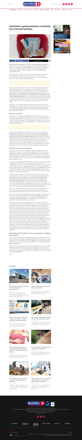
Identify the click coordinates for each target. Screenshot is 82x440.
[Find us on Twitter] (66, 4)
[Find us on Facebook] (64, 4)
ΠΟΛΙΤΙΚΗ (30, 9)
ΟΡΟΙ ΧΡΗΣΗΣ (14, 423)
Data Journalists (28, 74)
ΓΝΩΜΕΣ (70, 9)
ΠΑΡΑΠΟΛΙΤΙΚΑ (35, 9)
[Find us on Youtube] (69, 4)
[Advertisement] (41, 18)
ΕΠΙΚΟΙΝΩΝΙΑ (67, 423)
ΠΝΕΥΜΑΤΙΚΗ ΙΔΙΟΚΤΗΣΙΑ (25, 424)
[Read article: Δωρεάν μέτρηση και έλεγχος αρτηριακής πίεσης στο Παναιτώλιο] (41, 276)
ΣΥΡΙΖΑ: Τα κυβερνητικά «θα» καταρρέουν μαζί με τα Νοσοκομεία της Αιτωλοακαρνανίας (18, 287)
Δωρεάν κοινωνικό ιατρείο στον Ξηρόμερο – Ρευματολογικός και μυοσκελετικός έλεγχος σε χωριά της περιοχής (41, 380)
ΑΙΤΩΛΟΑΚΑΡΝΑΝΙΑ (12, 9)
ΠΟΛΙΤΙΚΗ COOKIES (46, 423)
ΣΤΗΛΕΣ (51, 9)
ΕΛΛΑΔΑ (25, 9)
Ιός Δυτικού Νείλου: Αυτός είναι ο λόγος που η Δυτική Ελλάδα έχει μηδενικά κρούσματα (18, 380)
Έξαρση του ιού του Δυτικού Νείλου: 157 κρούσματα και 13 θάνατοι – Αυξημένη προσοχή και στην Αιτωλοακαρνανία (18, 319)
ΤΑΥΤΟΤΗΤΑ (56, 423)
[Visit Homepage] (30, 4)
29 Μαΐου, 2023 (11, 31)
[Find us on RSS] (72, 4)
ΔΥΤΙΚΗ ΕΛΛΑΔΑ (20, 9)
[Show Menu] (9, 4)
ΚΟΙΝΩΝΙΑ (41, 9)
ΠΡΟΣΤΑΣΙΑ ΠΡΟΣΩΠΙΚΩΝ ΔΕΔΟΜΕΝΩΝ (35, 424)
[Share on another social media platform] (50, 61)
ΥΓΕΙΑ (20, 31)
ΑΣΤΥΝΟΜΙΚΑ (46, 9)
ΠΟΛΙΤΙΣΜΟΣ (57, 9)
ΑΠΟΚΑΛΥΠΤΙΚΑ (64, 9)
